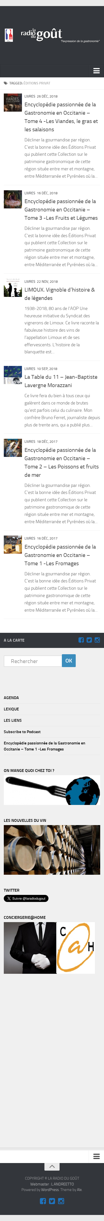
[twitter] (89, 640)
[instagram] (97, 640)
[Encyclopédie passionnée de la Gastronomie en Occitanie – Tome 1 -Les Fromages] (13, 545)
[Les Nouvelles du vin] (52, 873)
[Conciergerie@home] (49, 972)
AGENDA (11, 697)
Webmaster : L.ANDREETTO (52, 1184)
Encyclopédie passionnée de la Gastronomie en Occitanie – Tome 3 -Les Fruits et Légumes (61, 209)
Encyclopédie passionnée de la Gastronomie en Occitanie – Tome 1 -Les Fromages (60, 555)
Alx (79, 1189)
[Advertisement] (42, 1062)
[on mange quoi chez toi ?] (52, 803)
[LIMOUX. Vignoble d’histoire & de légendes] (13, 288)
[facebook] (81, 640)
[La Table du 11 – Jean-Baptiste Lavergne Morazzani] (13, 375)
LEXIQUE (11, 709)
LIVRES (29, 96)
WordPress (50, 1189)
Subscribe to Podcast (22, 731)
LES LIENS (13, 720)
